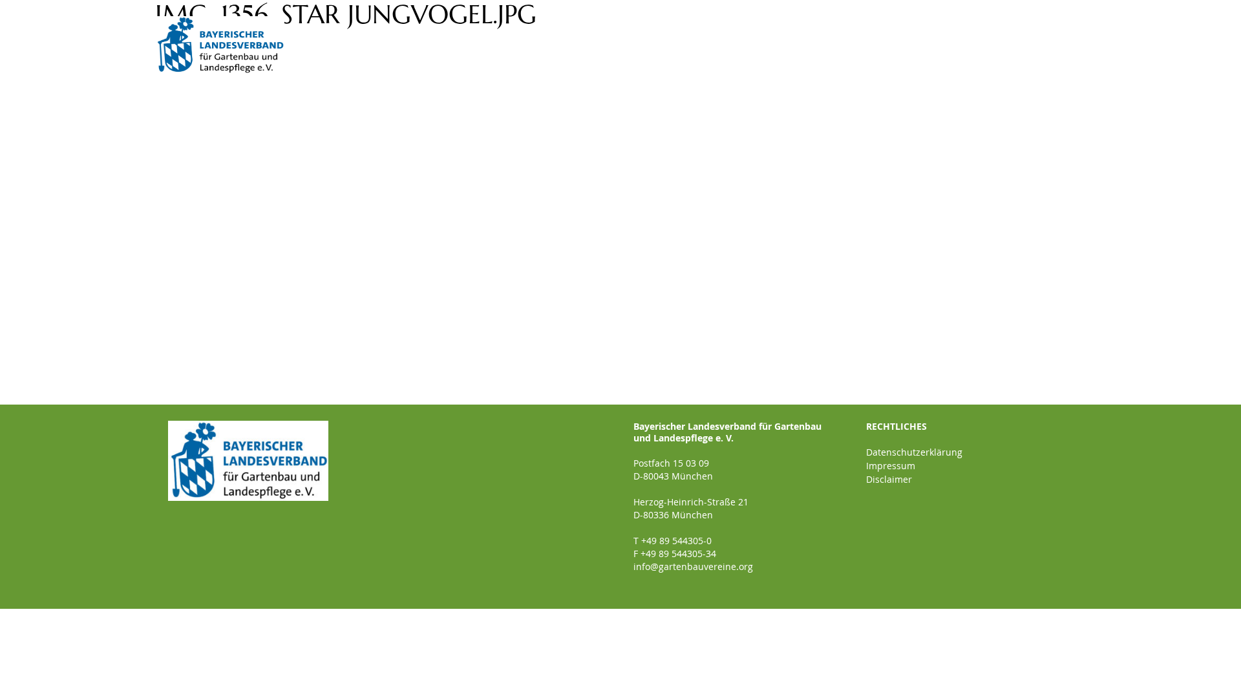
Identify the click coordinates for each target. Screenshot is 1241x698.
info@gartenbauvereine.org (693, 566)
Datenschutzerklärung (914, 452)
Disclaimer (889, 479)
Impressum (890, 466)
